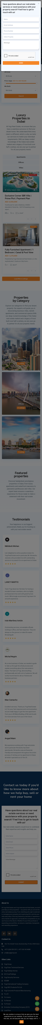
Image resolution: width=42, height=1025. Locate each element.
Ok (22, 1022)
